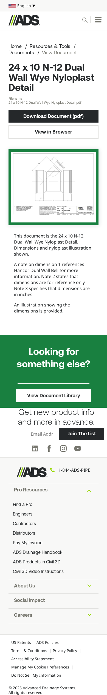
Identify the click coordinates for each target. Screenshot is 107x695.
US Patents (21, 642)
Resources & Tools (50, 46)
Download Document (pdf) (53, 116)
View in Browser (53, 132)
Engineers (22, 514)
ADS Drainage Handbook (37, 553)
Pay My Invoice (28, 543)
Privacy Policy (65, 650)
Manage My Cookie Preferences (40, 667)
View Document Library (53, 396)
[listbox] (53, 5)
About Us (24, 586)
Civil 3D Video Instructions (38, 572)
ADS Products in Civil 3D (37, 562)
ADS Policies (47, 642)
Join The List (82, 434)
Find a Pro (22, 505)
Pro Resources (31, 490)
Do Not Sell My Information (36, 675)
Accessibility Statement (32, 658)
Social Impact (29, 600)
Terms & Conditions (29, 650)
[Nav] (98, 19)
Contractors (24, 524)
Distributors (24, 533)
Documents (21, 53)
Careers (23, 615)
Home (15, 46)
